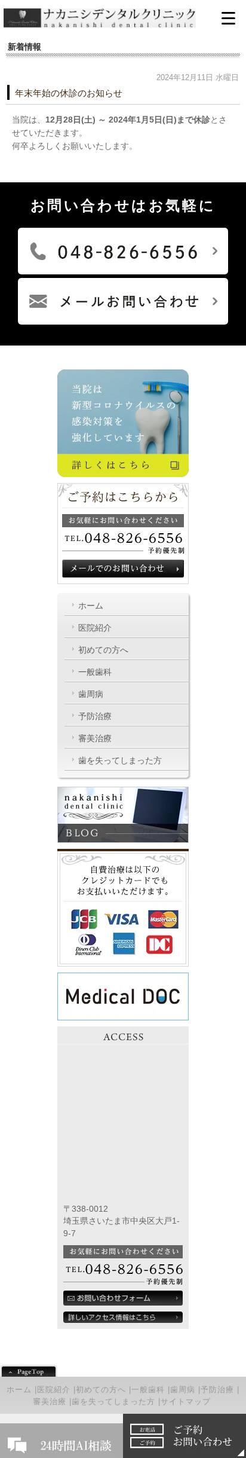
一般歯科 (95, 672)
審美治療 (95, 738)
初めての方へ (103, 650)
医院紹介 (95, 627)
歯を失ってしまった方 (120, 760)
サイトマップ (186, 1401)
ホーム (90, 605)
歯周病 (90, 694)
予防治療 (95, 716)
